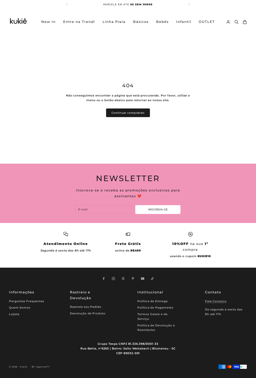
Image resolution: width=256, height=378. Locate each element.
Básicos (141, 22)
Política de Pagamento (155, 307)
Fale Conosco (216, 301)
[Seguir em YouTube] (142, 278)
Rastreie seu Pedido (85, 307)
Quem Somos (19, 307)
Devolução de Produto (88, 313)
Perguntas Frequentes (26, 301)
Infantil (183, 22)
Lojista (14, 314)
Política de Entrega (152, 301)
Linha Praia (114, 22)
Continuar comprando (128, 112)
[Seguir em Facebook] (104, 278)
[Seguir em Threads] (123, 278)
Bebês (162, 22)
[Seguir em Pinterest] (133, 278)
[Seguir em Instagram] (113, 278)
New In (48, 22)
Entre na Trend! (79, 22)
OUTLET (207, 22)
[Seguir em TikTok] (152, 278)
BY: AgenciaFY (41, 366)
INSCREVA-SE (158, 209)
